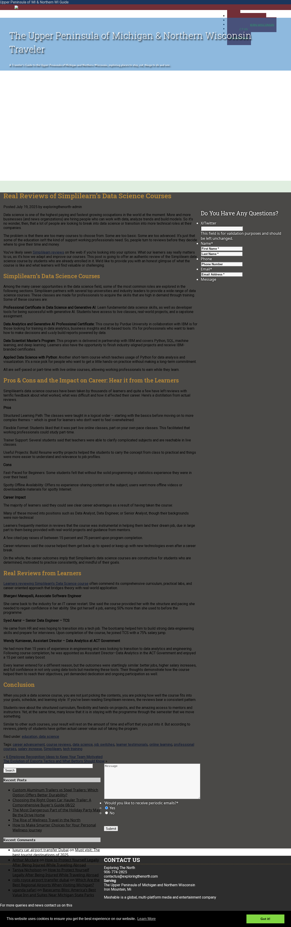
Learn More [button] (146, 919)
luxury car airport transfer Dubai (41, 849)
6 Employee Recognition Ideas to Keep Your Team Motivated (54, 757)
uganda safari (24, 889)
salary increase (30, 749)
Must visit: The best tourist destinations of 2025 (56, 852)
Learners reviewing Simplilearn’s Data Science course (45, 583)
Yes (112, 807)
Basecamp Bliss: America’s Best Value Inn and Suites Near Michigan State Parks (54, 892)
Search (10, 770)
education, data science (40, 736)
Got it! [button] (265, 919)
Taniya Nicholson (27, 869)
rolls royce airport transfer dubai (41, 879)
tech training (72, 749)
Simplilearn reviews (48, 252)
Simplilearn (52, 749)
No (112, 812)
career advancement (29, 744)
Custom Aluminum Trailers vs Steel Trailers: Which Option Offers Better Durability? (55, 792)
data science (83, 744)
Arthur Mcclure (26, 859)
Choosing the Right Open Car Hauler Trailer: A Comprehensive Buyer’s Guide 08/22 (52, 802)
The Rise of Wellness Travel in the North (46, 820)
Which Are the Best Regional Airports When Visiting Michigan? (56, 882)
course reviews (58, 744)
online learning (160, 744)
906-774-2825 (115, 872)
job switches (104, 744)
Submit (111, 828)
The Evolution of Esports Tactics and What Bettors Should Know (54, 761)
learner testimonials (132, 744)
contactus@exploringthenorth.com (131, 876)
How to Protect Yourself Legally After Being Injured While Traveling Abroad (56, 862)
